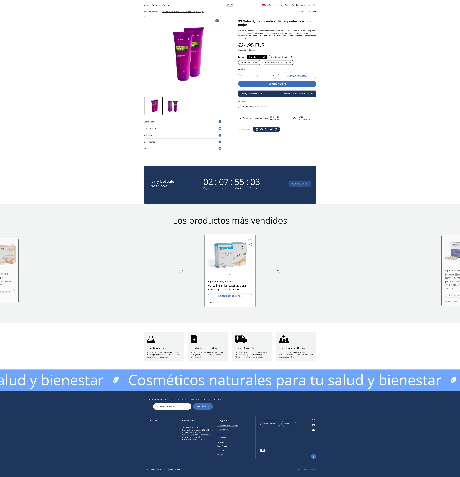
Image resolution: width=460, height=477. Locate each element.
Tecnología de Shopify (171, 469)
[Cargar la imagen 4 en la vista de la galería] (173, 106)
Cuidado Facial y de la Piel (227, 425)
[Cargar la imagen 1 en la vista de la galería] (153, 106)
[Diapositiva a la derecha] (277, 270)
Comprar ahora (277, 83)
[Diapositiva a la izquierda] (182, 270)
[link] (299, 184)
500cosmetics (155, 469)
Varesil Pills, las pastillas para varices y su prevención (227, 287)
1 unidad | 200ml (257, 57)
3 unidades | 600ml (250, 62)
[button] (168, 5)
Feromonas (221, 438)
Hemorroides (222, 442)
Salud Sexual (222, 446)
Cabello (220, 433)
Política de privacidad (306, 469)
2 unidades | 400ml (280, 57)
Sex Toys (220, 450)
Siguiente (312, 11)
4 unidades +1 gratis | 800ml (278, 62)
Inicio (146, 11)
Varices (220, 454)
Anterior (302, 11)
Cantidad (242, 69)
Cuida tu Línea (154, 11)
